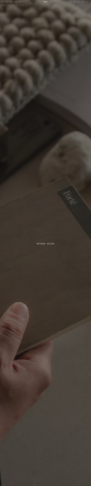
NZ (89, 1)
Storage (14, 5)
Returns (26, 5)
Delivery (17, 5)
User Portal (82, 1)
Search (78, 1)
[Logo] (45, 2)
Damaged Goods (21, 5)
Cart (86, 1)
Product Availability (9, 5)
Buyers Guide (3, 5)
